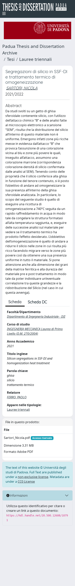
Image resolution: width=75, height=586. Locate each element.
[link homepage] (36, 7)
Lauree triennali (35, 59)
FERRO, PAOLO (17, 397)
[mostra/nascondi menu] (4, 14)
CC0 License (26, 481)
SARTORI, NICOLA (22, 87)
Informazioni (18, 495)
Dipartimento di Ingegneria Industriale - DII (36, 316)
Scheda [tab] (15, 301)
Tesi (11, 59)
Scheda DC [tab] (37, 301)
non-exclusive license (33, 477)
